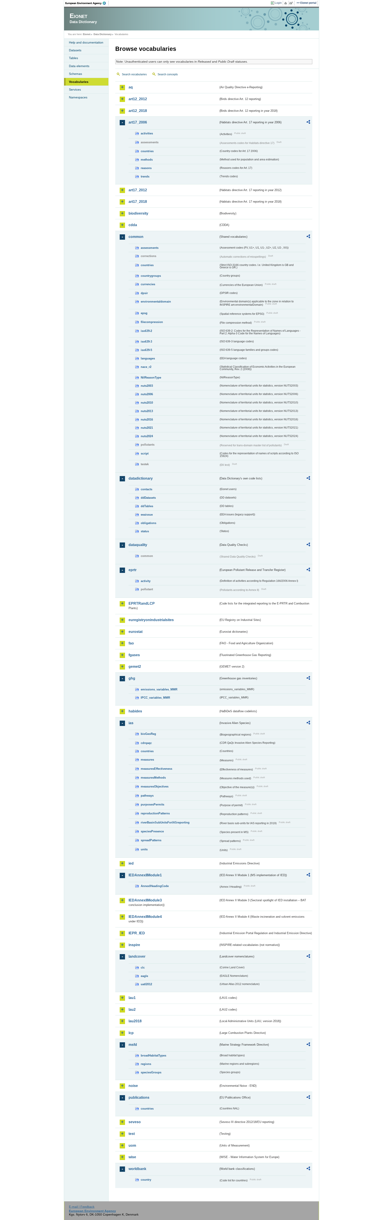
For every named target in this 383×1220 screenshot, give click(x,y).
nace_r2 (146, 367)
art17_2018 (138, 201)
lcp (131, 1033)
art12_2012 (138, 99)
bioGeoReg (148, 734)
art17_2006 (138, 122)
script (145, 453)
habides (135, 711)
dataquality (138, 545)
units (144, 849)
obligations (148, 523)
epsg (144, 313)
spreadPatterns (151, 840)
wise (132, 1157)
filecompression (152, 322)
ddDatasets (148, 497)
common (136, 237)
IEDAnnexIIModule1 (145, 875)
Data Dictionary (102, 34)
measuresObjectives (154, 786)
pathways (147, 795)
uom (132, 1145)
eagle (144, 976)
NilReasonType (151, 377)
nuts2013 (147, 411)
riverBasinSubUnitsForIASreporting (165, 822)
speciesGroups (151, 1072)
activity (145, 581)
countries (147, 151)
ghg (132, 678)
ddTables (147, 506)
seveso (135, 1122)
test (132, 1134)
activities (147, 133)
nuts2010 (147, 402)
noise (133, 1086)
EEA (87, 3)
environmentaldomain (156, 301)
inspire (134, 945)
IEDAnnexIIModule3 (145, 900)
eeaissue (147, 514)
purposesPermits (152, 804)
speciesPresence (152, 831)
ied (131, 863)
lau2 (132, 1009)
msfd (133, 1045)
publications (139, 1097)
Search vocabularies (134, 74)
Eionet (86, 34)
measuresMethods (153, 777)
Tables (73, 58)
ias (131, 723)
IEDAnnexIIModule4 (145, 917)
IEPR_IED (137, 933)
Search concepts (168, 74)
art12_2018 (138, 111)
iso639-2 (146, 331)
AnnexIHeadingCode (155, 886)
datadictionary (141, 478)
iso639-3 (146, 341)
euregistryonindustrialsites (151, 620)
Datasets (75, 50)
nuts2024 (147, 436)
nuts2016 (147, 419)
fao (131, 643)
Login (278, 3)
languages (148, 358)
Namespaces (78, 97)
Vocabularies (78, 82)
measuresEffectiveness (156, 768)
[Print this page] (286, 3)
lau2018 (135, 1021)
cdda (133, 225)
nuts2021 (147, 427)
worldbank (137, 1169)
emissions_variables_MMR (159, 689)
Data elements (79, 66)
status (145, 531)
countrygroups (151, 275)
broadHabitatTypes (153, 1055)
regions (146, 1064)
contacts (146, 489)
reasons (146, 168)
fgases (134, 655)
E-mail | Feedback (81, 1206)
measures (147, 759)
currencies (148, 284)
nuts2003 (147, 385)
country (146, 1179)
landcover (137, 956)
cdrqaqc (146, 743)
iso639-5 (146, 350)
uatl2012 (146, 984)
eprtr (133, 570)
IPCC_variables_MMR (155, 697)
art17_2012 (138, 190)
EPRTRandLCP (142, 603)
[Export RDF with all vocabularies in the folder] (308, 122)
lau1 (132, 998)
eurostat (136, 632)
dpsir (144, 293)
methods (147, 159)
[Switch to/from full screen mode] (292, 3)
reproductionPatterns (155, 813)
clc (143, 967)
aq (131, 87)
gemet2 (135, 666)
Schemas (75, 74)
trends (145, 176)
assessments (149, 247)
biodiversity (138, 213)
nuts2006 (147, 394)
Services (75, 89)
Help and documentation (86, 42)
